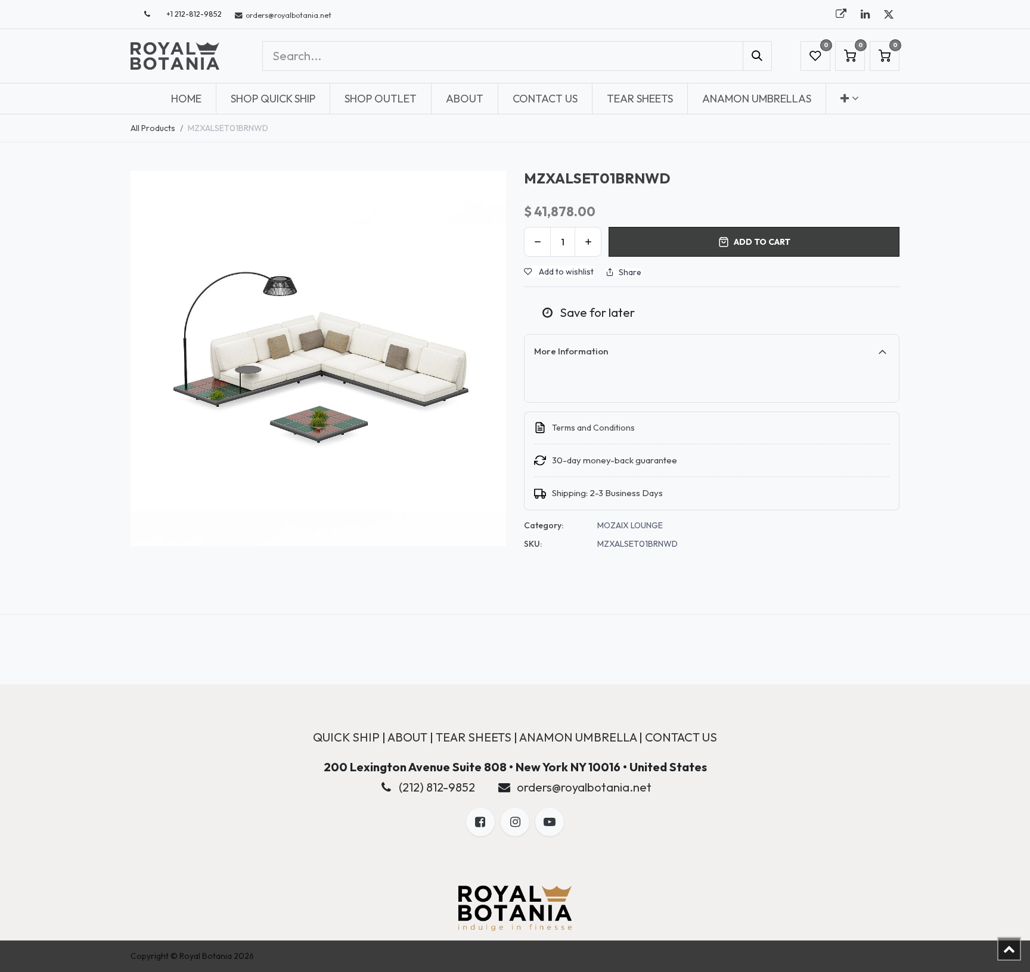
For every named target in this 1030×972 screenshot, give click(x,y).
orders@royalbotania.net (584, 787)
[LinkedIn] (865, 14)
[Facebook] (480, 822)
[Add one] (588, 242)
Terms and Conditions (593, 427)
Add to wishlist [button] (565, 271)
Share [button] (630, 272)
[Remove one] (537, 242)
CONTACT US (681, 737)
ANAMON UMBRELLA (578, 737)
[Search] (757, 56)
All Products (153, 128)
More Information (571, 351)
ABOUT (407, 737)
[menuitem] (186, 98)
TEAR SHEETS (473, 737)
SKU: (533, 543)
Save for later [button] (596, 312)
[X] (888, 14)
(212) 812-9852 (437, 787)
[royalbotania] (841, 14)
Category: (543, 525)
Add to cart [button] (762, 241)
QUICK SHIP (346, 737)
